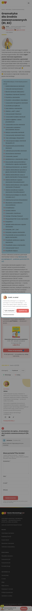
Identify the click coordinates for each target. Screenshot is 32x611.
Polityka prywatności (8, 314)
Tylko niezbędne (9, 311)
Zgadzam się (23, 311)
